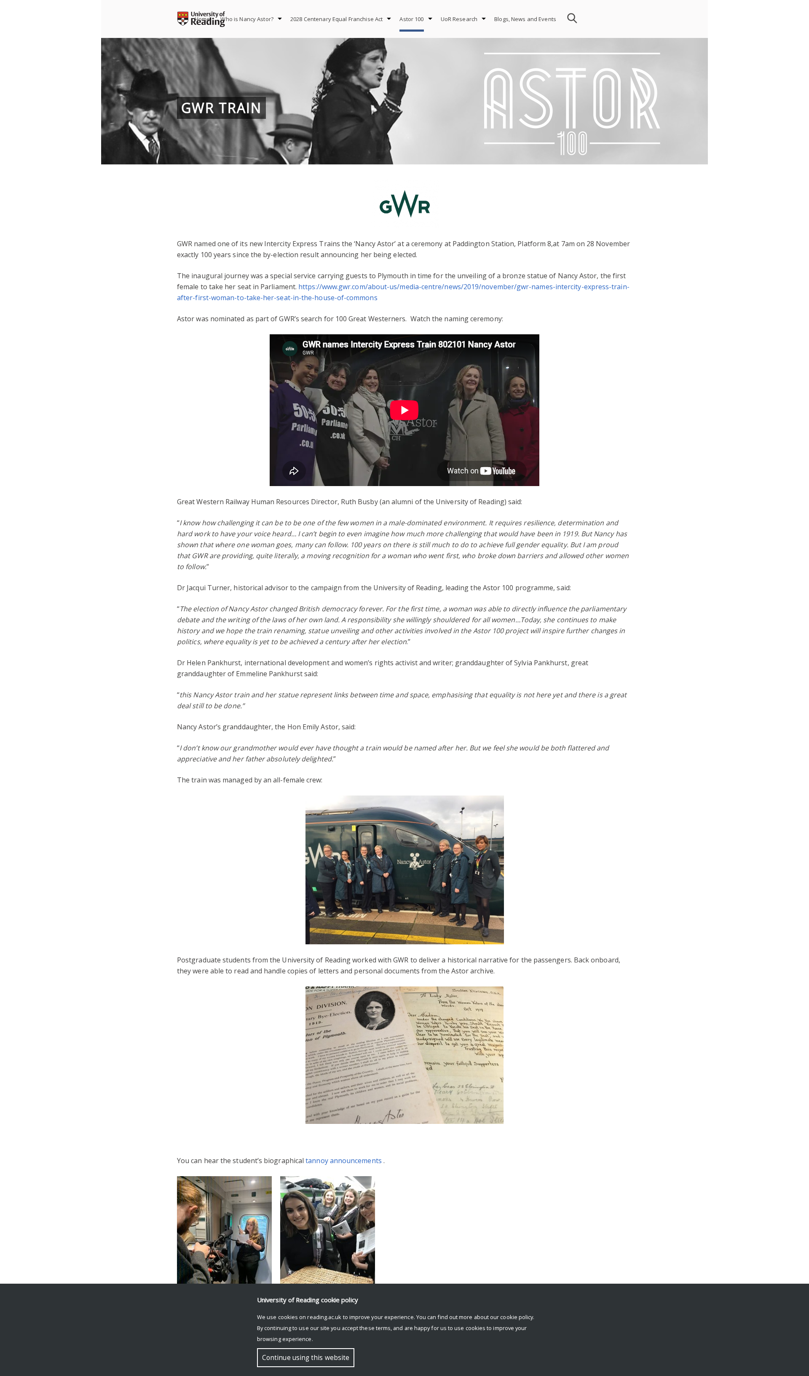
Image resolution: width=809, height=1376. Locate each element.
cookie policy (516, 1317)
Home (202, 19)
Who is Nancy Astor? (246, 19)
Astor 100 (411, 19)
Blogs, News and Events (525, 19)
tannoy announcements (343, 1160)
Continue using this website (305, 1357)
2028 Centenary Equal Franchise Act (336, 19)
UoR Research (459, 19)
